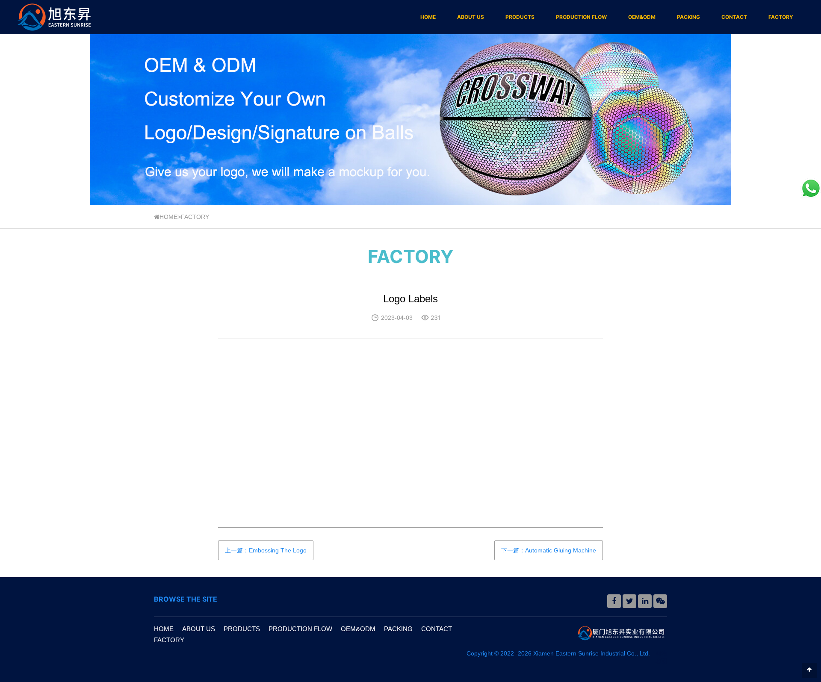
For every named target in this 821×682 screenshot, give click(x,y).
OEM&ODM (642, 17)
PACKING (688, 17)
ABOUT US (470, 17)
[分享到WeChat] (660, 601)
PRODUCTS (520, 17)
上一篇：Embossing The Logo (266, 550)
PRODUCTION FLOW (581, 17)
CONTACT (734, 17)
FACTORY (780, 17)
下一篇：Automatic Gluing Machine (548, 550)
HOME (428, 17)
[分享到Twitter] (629, 601)
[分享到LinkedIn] (645, 601)
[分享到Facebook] (614, 601)
